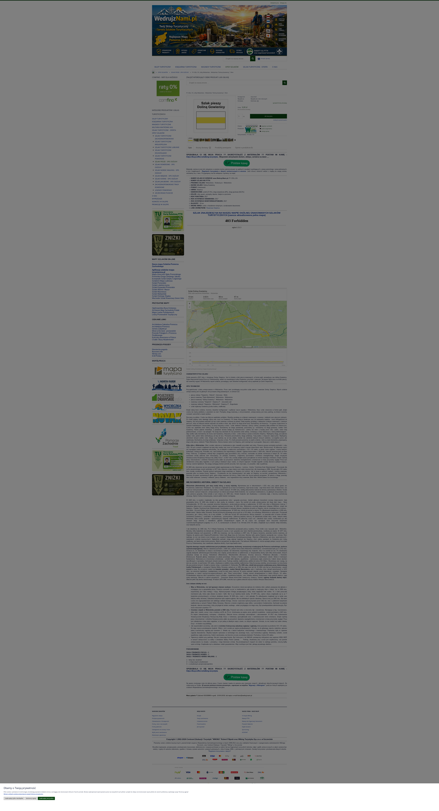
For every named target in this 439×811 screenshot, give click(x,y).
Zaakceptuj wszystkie (46, 798)
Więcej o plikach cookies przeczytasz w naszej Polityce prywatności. (23, 794)
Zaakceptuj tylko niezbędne (14, 798)
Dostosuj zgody (31, 798)
